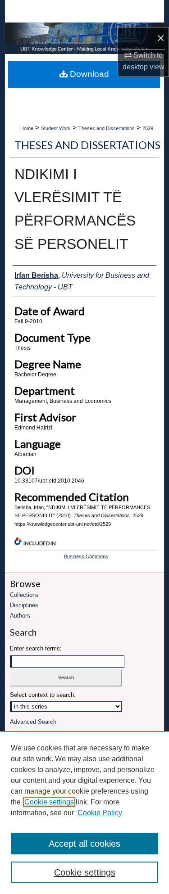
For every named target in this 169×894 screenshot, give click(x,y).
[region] (84, 812)
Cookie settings (49, 802)
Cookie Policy (100, 813)
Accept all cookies (84, 844)
